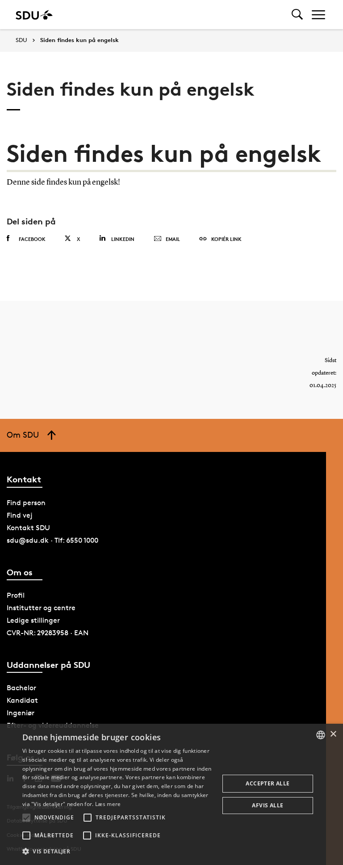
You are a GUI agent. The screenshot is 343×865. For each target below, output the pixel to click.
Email (173, 239)
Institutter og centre (41, 607)
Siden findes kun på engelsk (79, 40)
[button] (26, 818)
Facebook (32, 239)
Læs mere (108, 804)
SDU (21, 40)
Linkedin (122, 239)
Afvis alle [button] (267, 805)
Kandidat (22, 700)
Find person (26, 502)
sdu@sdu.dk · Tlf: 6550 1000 (52, 540)
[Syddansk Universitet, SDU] (34, 14)
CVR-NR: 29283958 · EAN (47, 633)
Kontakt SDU (28, 527)
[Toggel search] (297, 14)
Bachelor (21, 688)
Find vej (20, 515)
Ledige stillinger (33, 620)
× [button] (333, 734)
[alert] (171, 794)
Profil (16, 595)
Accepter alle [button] (267, 783)
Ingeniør (20, 713)
